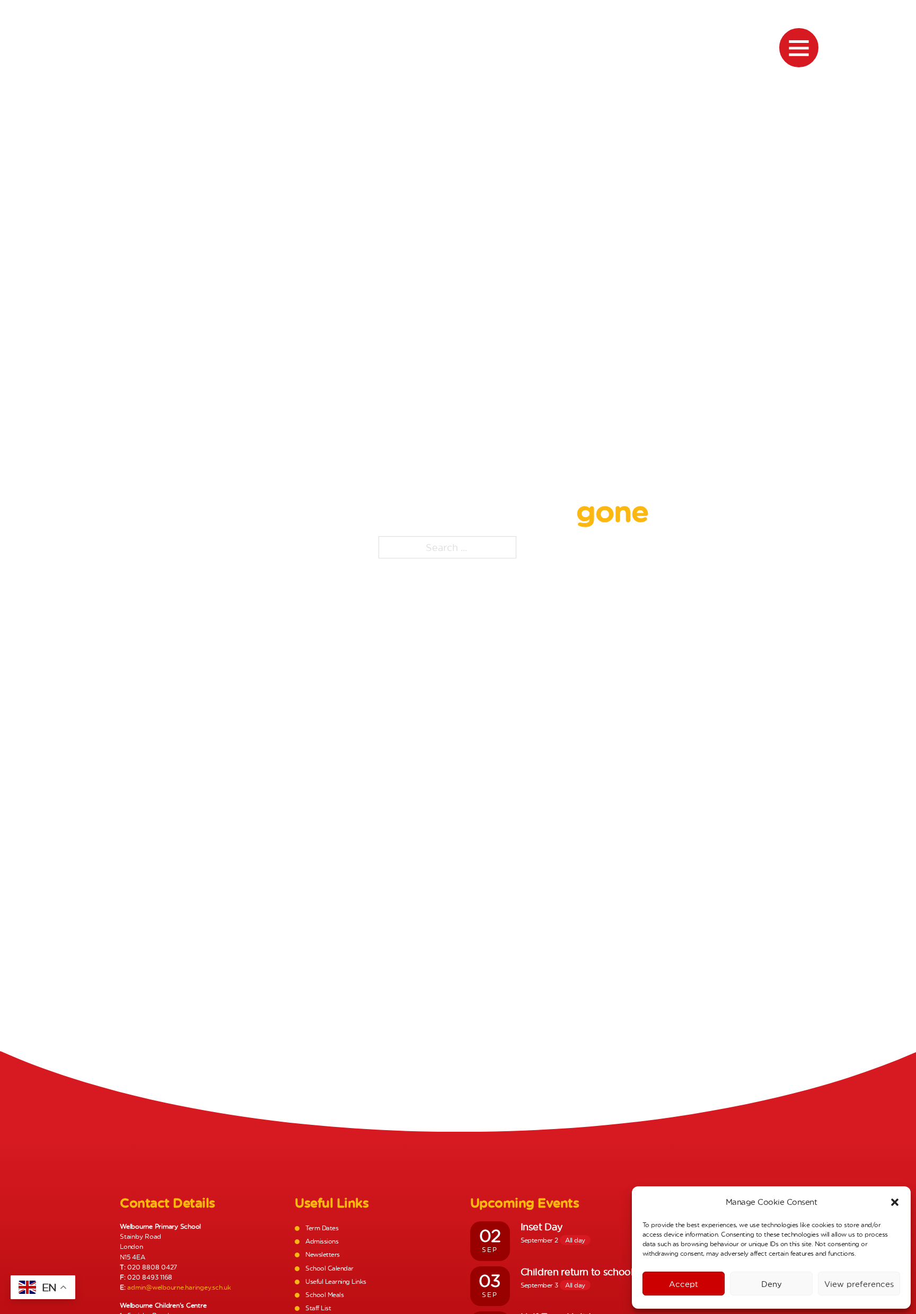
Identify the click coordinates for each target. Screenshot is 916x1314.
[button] (894, 1202)
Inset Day (542, 1226)
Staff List (318, 1308)
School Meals (324, 1295)
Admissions (321, 1241)
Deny (771, 1284)
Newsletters (322, 1254)
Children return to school (577, 1271)
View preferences (859, 1284)
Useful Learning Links (335, 1281)
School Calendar (329, 1268)
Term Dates (321, 1228)
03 (490, 1280)
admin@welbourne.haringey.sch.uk (179, 1287)
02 (490, 1235)
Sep (490, 1250)
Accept (683, 1284)
